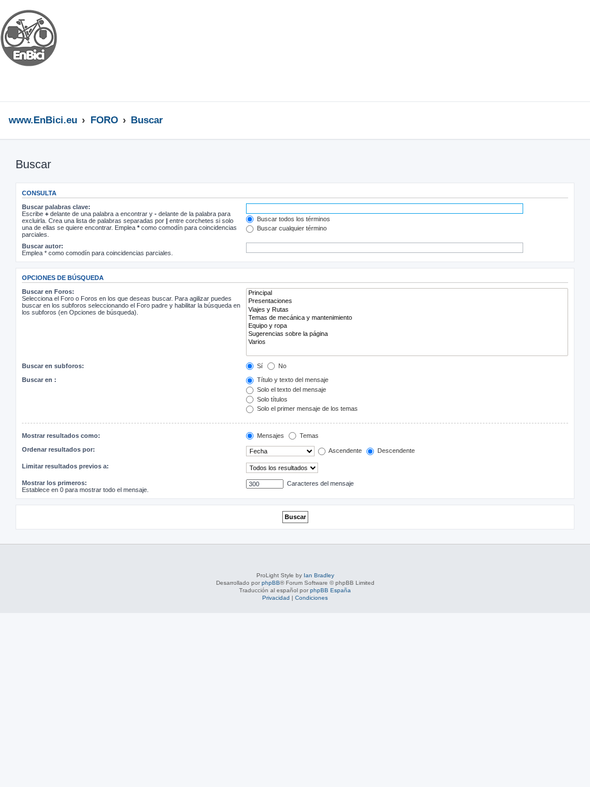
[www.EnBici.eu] (43, 51)
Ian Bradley (319, 575)
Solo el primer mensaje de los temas (306, 408)
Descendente (395, 450)
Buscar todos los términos (292, 218)
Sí (259, 365)
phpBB (271, 583)
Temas (308, 435)
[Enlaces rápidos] (578, 119)
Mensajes (269, 435)
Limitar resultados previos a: (65, 466)
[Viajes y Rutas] (407, 310)
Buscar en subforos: (53, 365)
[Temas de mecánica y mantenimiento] (407, 318)
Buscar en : (39, 379)
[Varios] (407, 342)
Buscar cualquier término (291, 228)
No (281, 365)
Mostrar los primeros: (54, 482)
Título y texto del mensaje (291, 379)
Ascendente (344, 450)
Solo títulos (271, 399)
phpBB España (330, 590)
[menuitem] (561, 24)
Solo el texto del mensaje (290, 389)
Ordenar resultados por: (58, 449)
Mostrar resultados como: (61, 435)
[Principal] (407, 293)
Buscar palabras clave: (56, 206)
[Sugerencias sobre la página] (407, 334)
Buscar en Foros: (48, 291)
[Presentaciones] (407, 301)
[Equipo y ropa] (407, 326)
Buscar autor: (42, 246)
